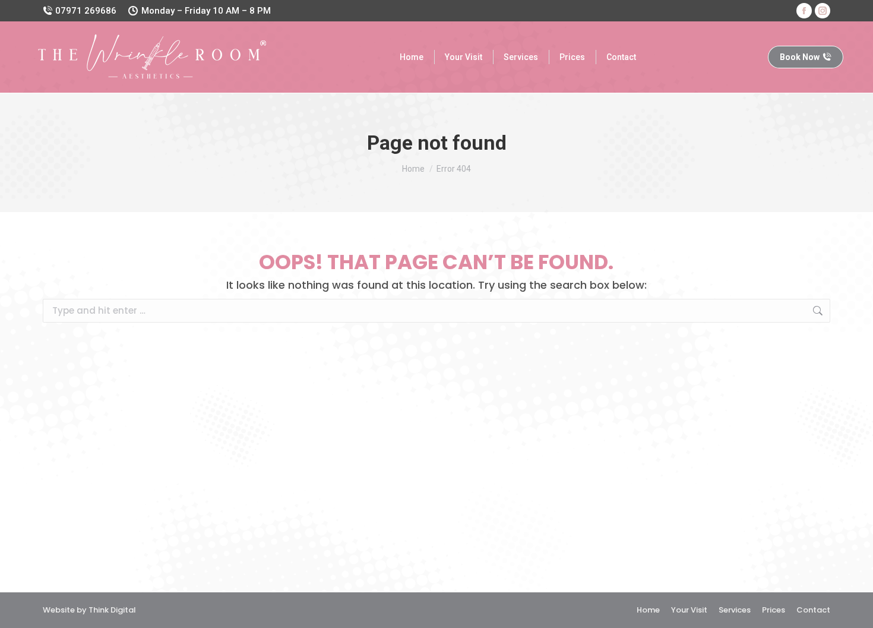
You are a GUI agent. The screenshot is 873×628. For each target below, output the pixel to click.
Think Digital (112, 610)
